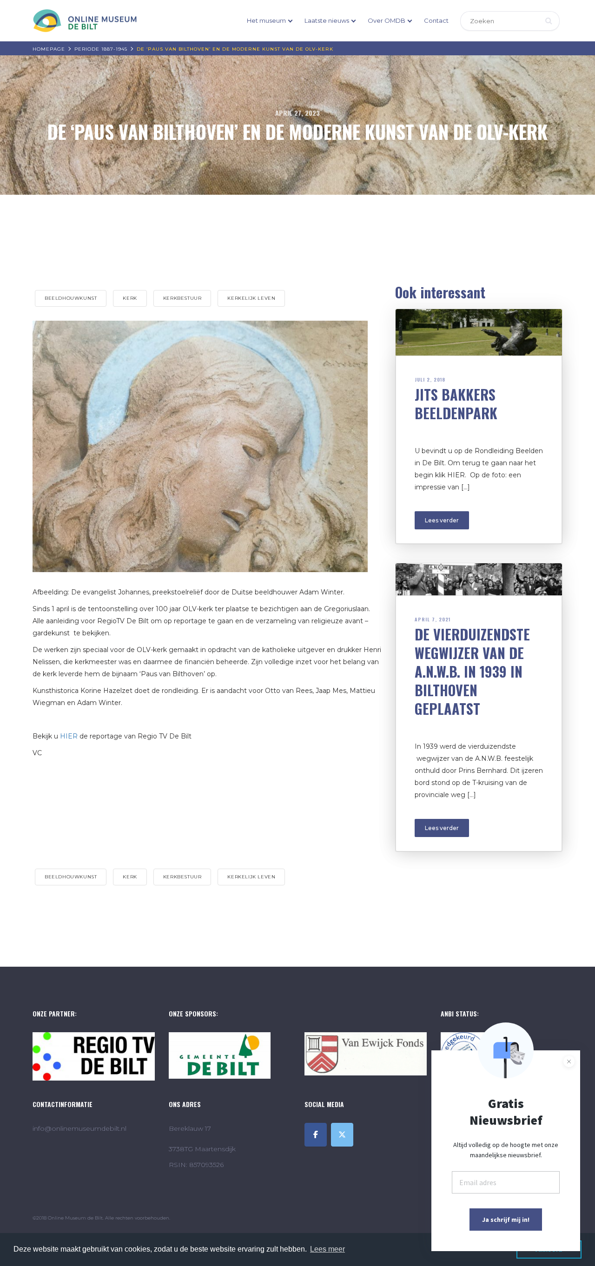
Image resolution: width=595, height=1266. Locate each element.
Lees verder (442, 520)
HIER (69, 736)
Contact (436, 20)
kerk (130, 298)
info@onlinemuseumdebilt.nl (79, 1128)
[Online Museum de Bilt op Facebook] (315, 1135)
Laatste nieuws (326, 20)
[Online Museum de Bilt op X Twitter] (342, 1135)
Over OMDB (386, 20)
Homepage (49, 49)
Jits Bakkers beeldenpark (456, 403)
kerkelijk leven (251, 298)
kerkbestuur (182, 298)
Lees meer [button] (327, 1249)
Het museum (266, 20)
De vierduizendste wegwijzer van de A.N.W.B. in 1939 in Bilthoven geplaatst (472, 671)
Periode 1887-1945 (100, 49)
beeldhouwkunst (71, 298)
